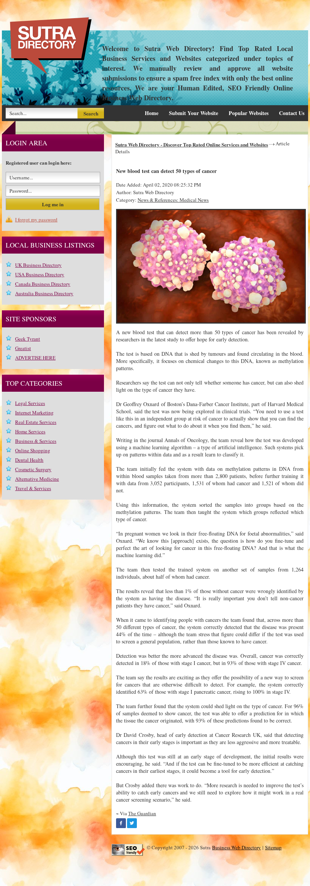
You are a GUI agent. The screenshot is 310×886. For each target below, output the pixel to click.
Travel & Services (33, 488)
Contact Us (291, 113)
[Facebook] (121, 823)
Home (151, 113)
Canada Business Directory (42, 283)
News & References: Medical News (173, 199)
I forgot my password (36, 219)
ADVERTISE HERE (35, 357)
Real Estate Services (35, 422)
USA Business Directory (39, 274)
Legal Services (30, 403)
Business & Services (35, 441)
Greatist (23, 348)
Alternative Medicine (37, 478)
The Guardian (142, 813)
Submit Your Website (193, 113)
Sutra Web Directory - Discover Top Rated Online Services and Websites (191, 144)
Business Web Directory (236, 847)
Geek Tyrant (27, 338)
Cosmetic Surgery (33, 469)
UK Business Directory (38, 265)
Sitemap (273, 847)
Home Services (30, 431)
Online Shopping (32, 450)
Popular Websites (248, 113)
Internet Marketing (34, 412)
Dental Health (29, 459)
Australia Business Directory (44, 293)
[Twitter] (132, 823)
